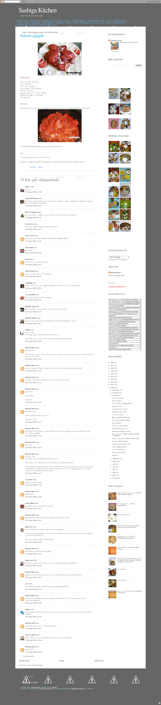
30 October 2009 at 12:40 (33, 554)
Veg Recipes (47, 20)
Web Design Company (46, 688)
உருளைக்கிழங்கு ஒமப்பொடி (120, 428)
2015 (112, 371)
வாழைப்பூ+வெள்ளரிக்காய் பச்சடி (121, 444)
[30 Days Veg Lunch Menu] (125, 129)
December (115, 390)
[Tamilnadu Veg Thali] (125, 151)
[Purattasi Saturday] (125, 219)
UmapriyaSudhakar (32, 198)
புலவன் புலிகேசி (30, 503)
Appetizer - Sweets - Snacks (67, 23)
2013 (112, 376)
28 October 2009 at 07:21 (33, 300)
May (114, 470)
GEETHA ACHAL (31, 318)
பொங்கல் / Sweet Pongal (119, 441)
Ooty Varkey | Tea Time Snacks (128, 42)
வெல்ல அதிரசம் (116, 423)
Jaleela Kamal (30, 271)
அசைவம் (33, 167)
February (115, 478)
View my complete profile (116, 275)
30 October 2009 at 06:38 (33, 542)
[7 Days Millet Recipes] (113, 129)
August (114, 461)
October (115, 395)
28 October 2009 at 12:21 (33, 473)
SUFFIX (28, 330)
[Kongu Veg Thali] (113, 196)
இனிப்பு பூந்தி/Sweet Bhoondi (121, 417)
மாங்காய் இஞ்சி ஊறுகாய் (119, 447)
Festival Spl (118, 23)
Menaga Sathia (30, 348)
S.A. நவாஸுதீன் (30, 294)
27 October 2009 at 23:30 (33, 241)
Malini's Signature (31, 212)
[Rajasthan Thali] (113, 181)
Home (19, 20)
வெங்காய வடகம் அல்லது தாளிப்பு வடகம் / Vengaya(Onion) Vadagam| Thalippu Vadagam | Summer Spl (129, 559)
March (114, 475)
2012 (112, 379)
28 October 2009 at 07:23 (33, 312)
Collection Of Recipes (47, 25)
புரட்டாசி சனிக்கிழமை (118, 449)
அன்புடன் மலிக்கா (30, 635)
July (114, 464)
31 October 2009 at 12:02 (33, 628)
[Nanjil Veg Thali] (125, 231)
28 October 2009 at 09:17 (33, 323)
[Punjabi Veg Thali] (113, 208)
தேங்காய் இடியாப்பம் (123, 514)
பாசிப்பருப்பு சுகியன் (117, 414)
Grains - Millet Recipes (116, 20)
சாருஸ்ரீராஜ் (28, 283)
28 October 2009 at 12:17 (33, 422)
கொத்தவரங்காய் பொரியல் (120, 409)
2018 (112, 363)
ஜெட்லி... (28, 186)
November (115, 393)
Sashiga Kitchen (38, 9)
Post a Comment (28, 656)
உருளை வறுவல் (121, 580)
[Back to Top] (159, 703)
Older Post (99, 661)
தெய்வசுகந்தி (29, 247)
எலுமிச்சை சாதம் (117, 406)
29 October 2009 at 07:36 (33, 485)
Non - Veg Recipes (32, 20)
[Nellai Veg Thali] (125, 196)
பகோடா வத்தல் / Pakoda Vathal (122, 403)
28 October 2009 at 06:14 (33, 265)
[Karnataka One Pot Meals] (125, 181)
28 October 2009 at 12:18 (33, 436)
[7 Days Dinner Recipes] (125, 114)
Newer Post (24, 661)
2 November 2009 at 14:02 (33, 652)
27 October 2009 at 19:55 (33, 217)
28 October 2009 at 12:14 (33, 359)
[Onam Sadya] (125, 208)
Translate (124, 260)
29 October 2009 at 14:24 (33, 508)
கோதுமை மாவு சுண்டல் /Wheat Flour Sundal (125, 438)
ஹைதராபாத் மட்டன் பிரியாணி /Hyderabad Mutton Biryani (126, 537)
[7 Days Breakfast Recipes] (113, 114)
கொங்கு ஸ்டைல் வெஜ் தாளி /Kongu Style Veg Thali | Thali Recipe (128, 526)
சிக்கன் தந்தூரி (32, 35)
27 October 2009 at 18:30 (33, 206)
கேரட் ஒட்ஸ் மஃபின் (117, 398)
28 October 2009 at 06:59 (33, 288)
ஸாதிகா (27, 609)
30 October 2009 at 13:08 (33, 566)
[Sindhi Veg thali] (113, 219)
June (114, 467)
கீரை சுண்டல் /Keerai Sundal (120, 420)
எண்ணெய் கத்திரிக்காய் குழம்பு (121, 431)
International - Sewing (26, 25)
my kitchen (29, 480)
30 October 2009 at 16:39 (33, 603)
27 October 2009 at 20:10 (33, 229)
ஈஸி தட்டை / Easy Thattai (120, 426)
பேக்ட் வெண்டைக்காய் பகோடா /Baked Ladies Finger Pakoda (129, 493)
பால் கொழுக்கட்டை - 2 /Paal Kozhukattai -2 (126, 504)
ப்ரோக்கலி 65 (121, 569)
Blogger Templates (77, 688)
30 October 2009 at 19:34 (33, 617)
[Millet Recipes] (125, 102)
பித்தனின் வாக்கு (30, 306)
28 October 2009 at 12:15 (33, 371)
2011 (112, 382)
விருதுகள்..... (116, 455)
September (116, 458)
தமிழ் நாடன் (29, 527)
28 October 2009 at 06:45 (33, 276)
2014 (112, 374)
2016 (112, 368)
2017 (112, 365)
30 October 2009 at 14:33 (33, 589)
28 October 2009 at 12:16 (33, 382)
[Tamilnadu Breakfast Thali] (113, 163)
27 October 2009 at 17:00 (33, 192)
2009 (112, 387)
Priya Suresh (29, 236)
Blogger (55, 687)
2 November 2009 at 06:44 (33, 640)
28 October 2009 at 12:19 (33, 447)
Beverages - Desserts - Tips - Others (96, 23)
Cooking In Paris (116, 40)
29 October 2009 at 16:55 (33, 520)
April (114, 472)
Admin (27, 259)
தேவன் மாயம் (29, 560)
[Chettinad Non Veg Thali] (113, 231)
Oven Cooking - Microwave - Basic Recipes (35, 23)
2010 (112, 385)
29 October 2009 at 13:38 (33, 497)
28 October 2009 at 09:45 (33, 341)
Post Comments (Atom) (35, 665)
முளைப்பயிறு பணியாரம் (119, 452)
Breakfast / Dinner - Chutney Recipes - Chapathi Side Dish (79, 20)
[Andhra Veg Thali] (125, 163)
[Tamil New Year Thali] (114, 151)
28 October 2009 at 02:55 (33, 253)
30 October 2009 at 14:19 (33, 577)
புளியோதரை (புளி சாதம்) (119, 412)
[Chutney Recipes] (114, 98)
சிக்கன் (40, 167)
